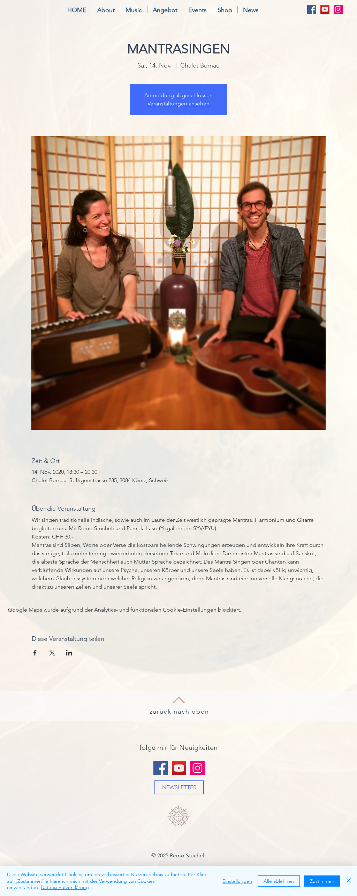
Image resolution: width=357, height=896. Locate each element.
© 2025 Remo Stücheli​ (178, 855)
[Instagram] (338, 9)
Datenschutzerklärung (65, 887)
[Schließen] (348, 880)
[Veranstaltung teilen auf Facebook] (35, 652)
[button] (106, 9)
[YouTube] (324, 9)
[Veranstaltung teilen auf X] (52, 652)
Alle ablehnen (279, 881)
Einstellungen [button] (237, 881)
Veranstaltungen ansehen (178, 103)
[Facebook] (311, 9)
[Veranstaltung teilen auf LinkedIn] (69, 652)
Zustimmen (322, 881)
